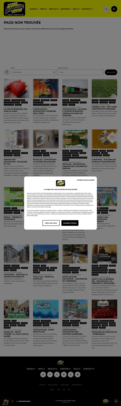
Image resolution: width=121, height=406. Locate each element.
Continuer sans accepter (86, 180)
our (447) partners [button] (35, 193)
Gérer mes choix (51, 223)
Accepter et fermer (70, 223)
